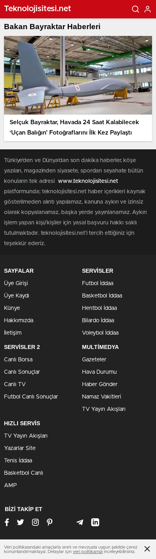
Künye (12, 308)
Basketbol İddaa (102, 296)
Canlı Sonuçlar (22, 372)
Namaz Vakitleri (101, 397)
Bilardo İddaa (98, 320)
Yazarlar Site (20, 448)
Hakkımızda (18, 320)
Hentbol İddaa (99, 308)
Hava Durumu (99, 372)
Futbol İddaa (97, 283)
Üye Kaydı (16, 296)
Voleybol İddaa (100, 333)
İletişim (13, 333)
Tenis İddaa (18, 461)
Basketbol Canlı (23, 473)
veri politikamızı (88, 551)
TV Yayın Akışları (104, 409)
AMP (10, 485)
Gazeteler (94, 360)
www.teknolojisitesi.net (88, 181)
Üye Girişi (16, 283)
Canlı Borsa (18, 360)
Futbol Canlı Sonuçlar (31, 397)
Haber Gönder (100, 384)
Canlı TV (15, 384)
